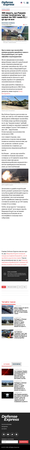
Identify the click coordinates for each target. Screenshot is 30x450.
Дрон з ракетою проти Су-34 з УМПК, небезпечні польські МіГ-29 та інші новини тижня (21, 310)
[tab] (7, 364)
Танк (24, 287)
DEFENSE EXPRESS (8, 23)
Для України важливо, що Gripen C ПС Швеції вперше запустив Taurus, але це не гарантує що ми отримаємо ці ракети (21, 398)
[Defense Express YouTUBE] (8, 434)
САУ (20, 287)
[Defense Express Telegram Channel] (16, 434)
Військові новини (12, 287)
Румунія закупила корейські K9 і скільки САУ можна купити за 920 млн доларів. (15, 262)
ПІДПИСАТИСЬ (24, 441)
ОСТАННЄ (7, 364)
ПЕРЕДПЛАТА (5, 426)
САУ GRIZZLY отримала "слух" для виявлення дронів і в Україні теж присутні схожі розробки (20, 335)
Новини (8, 9)
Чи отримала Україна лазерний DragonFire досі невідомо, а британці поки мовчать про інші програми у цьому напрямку (20, 375)
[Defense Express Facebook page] (4, 434)
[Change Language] (21, 3)
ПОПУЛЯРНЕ (16, 364)
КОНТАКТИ (4, 428)
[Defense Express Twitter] (12, 434)
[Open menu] (27, 3)
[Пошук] (24, 3)
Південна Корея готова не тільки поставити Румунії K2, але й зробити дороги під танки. (14, 256)
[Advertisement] (15, 234)
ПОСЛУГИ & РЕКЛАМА (7, 424)
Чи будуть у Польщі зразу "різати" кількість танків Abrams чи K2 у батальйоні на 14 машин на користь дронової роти (20, 323)
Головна (3, 9)
